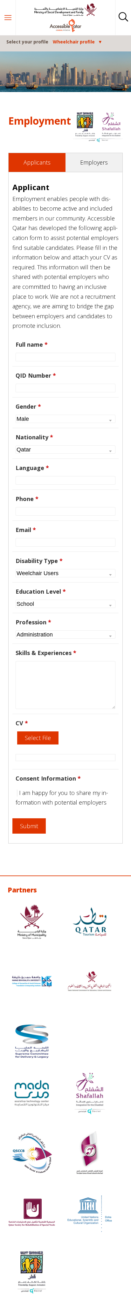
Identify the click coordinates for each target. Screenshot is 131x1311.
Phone (27, 499)
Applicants (37, 162)
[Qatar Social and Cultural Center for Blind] (32, 1154)
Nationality (34, 437)
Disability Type (39, 561)
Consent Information (48, 778)
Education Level (41, 591)
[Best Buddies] (32, 1273)
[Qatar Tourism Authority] (90, 923)
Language (32, 468)
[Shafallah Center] (90, 1094)
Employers (94, 162)
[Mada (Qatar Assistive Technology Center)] (32, 1094)
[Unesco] (90, 1213)
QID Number (36, 375)
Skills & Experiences (46, 653)
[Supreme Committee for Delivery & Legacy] (32, 1042)
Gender (28, 406)
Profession (33, 622)
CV (22, 723)
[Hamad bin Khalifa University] (32, 982)
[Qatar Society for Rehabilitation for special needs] (32, 1213)
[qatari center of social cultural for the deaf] (90, 1154)
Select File (38, 738)
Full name (32, 344)
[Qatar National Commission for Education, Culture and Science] (90, 982)
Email (26, 530)
